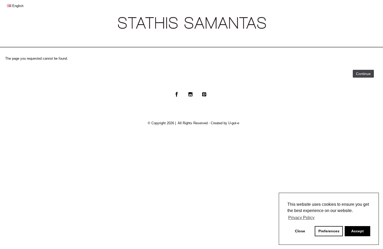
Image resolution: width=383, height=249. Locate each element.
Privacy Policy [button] (301, 217)
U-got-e (233, 123)
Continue (363, 74)
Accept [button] (357, 231)
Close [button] (300, 231)
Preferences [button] (328, 231)
